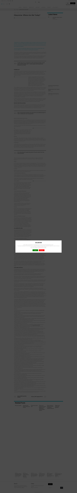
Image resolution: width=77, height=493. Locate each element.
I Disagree (41, 250)
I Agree (35, 250)
